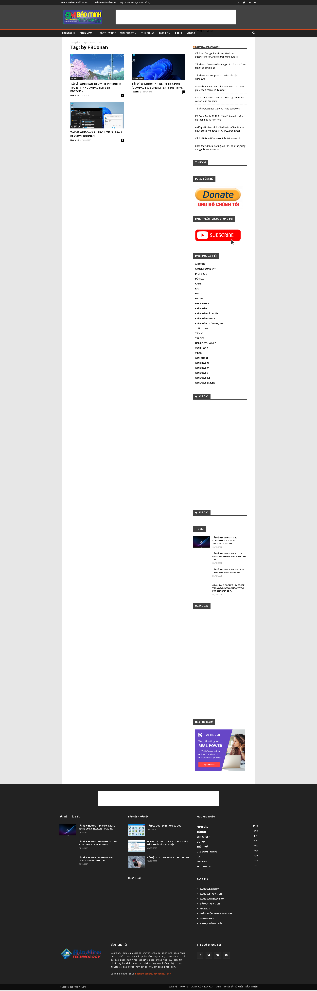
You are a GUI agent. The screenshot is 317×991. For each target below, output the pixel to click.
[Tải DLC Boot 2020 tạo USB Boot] (136, 830)
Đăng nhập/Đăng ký (105, 2)
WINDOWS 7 (201, 372)
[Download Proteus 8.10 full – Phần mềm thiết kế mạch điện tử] (136, 846)
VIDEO (198, 353)
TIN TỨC (199, 338)
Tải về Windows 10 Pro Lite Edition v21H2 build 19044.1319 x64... (229, 556)
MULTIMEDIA (202, 303)
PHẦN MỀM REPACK (205, 318)
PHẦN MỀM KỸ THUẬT (206, 313)
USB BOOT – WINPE (205, 343)
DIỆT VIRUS (201, 273)
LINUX (178, 33)
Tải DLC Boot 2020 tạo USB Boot (165, 826)
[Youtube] (255, 2)
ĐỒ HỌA (199, 278)
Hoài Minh (74, 95)
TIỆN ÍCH (199, 333)
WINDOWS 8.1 (202, 377)
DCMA (218, 986)
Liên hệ (173, 986)
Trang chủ (75, 42)
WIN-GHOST (127, 33)
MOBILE (163, 33)
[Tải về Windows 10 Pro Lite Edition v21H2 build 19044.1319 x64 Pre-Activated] (201, 560)
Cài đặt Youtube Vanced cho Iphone (168, 857)
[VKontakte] (249, 2)
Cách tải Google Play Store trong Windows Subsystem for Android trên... (228, 588)
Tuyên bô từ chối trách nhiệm (241, 986)
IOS (197, 288)
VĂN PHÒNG (201, 348)
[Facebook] (238, 2)
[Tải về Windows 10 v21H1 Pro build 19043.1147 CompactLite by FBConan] (97, 67)
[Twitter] (244, 2)
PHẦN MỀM (86, 33)
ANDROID (200, 263)
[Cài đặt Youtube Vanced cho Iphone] (136, 862)
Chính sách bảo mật (202, 986)
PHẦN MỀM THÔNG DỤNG (209, 323)
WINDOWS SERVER (205, 382)
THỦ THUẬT (148, 33)
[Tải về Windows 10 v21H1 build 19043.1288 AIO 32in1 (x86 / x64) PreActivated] (201, 576)
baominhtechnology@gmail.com (153, 973)
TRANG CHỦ (68, 33)
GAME (198, 283)
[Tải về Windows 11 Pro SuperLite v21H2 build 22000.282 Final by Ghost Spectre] (201, 542)
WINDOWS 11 (202, 367)
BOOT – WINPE (108, 33)
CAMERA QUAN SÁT (205, 268)
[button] (254, 33)
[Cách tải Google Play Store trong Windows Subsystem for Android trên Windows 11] (201, 592)
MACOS (191, 33)
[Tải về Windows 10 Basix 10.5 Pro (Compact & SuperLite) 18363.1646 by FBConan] (158, 67)
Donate (184, 986)
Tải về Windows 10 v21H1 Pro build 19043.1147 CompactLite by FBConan (95, 87)
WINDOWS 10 (202, 362)
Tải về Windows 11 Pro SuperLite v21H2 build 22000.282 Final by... (224, 540)
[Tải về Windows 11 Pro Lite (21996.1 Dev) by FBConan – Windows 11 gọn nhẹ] (97, 115)
